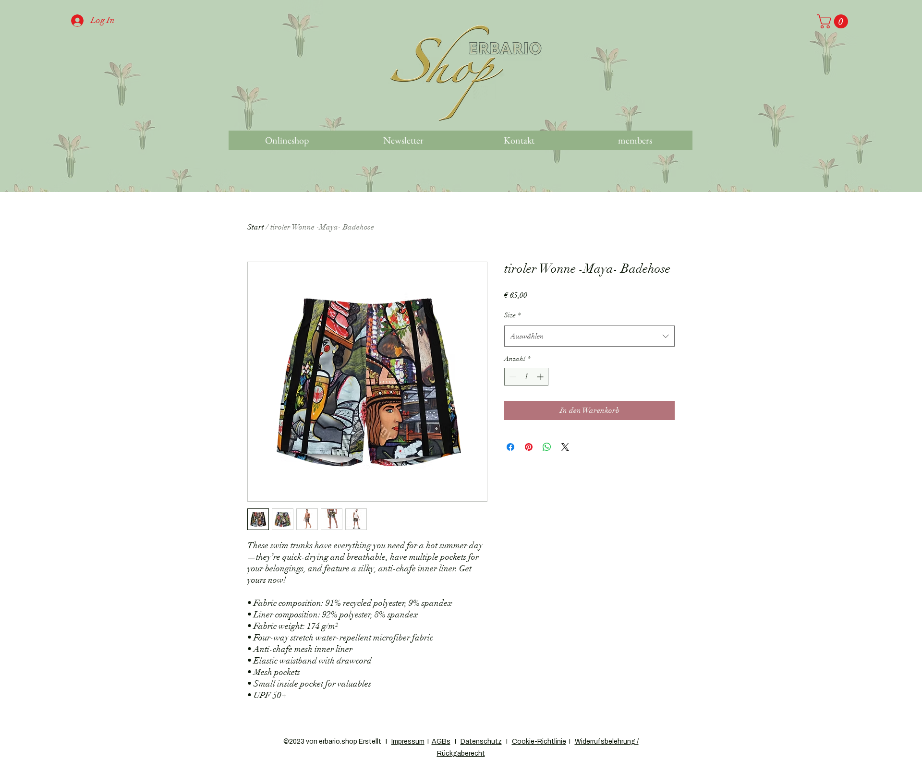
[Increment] (541, 376)
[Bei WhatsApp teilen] (547, 447)
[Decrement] (512, 376)
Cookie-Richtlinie (539, 741)
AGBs (441, 741)
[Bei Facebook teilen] (510, 447)
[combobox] (589, 336)
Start (255, 227)
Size (512, 315)
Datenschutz (481, 741)
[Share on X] (565, 447)
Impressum (408, 741)
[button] (834, 21)
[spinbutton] (526, 376)
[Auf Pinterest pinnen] (528, 447)
